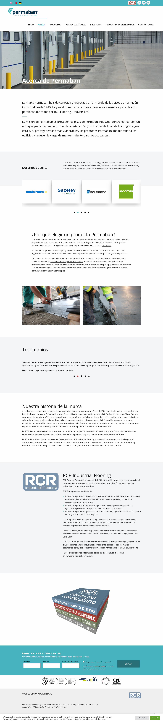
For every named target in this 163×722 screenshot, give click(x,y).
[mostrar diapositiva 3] (81, 376)
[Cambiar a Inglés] (11, 3)
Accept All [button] (155, 718)
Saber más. (106, 245)
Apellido (46, 662)
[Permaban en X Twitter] (139, 3)
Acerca (41, 24)
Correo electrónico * (70, 662)
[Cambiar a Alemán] (20, 3)
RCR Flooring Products (75, 496)
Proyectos (96, 24)
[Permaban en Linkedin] (148, 3)
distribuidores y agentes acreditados (66, 261)
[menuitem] (31, 24)
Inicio (31, 24)
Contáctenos (145, 24)
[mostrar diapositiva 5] (89, 376)
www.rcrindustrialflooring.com (79, 556)
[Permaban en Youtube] (144, 3)
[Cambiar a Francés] (16, 3)
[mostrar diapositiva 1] (74, 376)
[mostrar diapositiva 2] (78, 376)
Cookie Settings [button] (142, 718)
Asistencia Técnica (76, 24)
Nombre (26, 662)
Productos (55, 24)
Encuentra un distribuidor (119, 24)
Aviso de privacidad (100, 666)
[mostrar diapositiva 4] (85, 376)
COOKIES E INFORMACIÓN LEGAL (37, 693)
